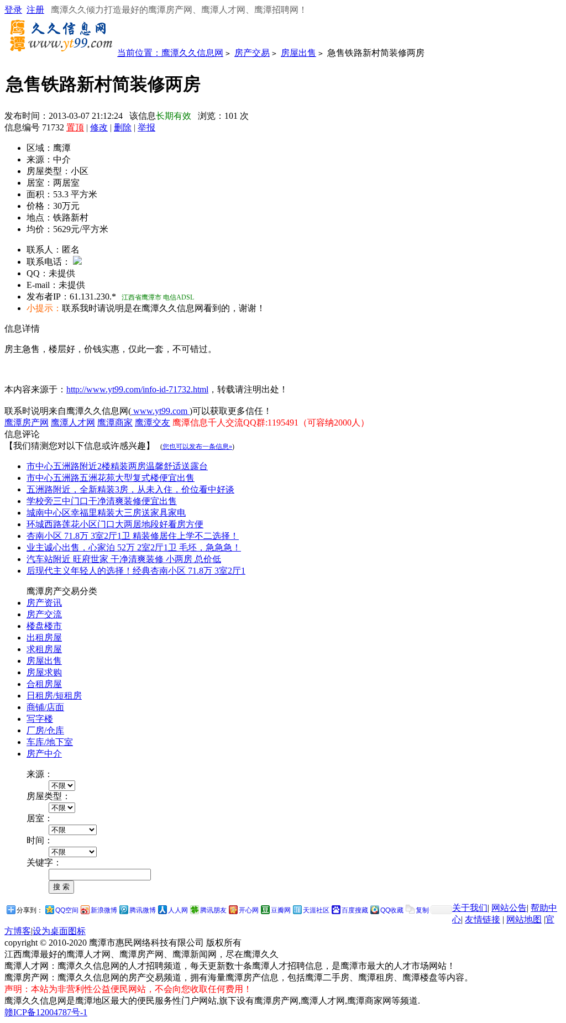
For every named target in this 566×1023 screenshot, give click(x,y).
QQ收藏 (391, 910)
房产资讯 (44, 602)
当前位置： (139, 52)
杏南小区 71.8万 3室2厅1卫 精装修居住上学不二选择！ (133, 536)
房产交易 (252, 52)
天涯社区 (316, 910)
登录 (13, 9)
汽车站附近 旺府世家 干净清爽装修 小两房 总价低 (124, 559)
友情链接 (482, 919)
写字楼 (40, 718)
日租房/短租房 (54, 695)
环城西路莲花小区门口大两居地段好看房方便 (115, 524)
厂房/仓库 (45, 730)
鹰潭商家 (115, 422)
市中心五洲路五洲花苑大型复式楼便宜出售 (111, 477)
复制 (422, 910)
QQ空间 (66, 910)
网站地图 (524, 919)
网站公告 (509, 907)
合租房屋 (44, 684)
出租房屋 (44, 637)
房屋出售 (298, 52)
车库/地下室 (50, 742)
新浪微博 (104, 910)
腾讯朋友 (213, 910)
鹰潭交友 (152, 422)
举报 (146, 127)
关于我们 (470, 907)
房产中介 (44, 753)
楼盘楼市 (44, 626)
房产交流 (44, 614)
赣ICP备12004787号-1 (45, 1012)
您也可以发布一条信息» (197, 446)
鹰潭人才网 (73, 422)
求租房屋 (44, 649)
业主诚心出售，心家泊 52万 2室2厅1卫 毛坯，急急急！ (134, 547)
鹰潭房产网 (26, 422)
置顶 (75, 127)
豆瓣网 (281, 910)
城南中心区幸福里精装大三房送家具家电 (106, 512)
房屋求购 (44, 672)
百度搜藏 (355, 910)
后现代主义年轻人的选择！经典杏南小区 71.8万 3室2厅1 (136, 570)
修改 (99, 127)
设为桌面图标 (59, 931)
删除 (123, 127)
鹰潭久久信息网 (192, 52)
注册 (35, 9)
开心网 (249, 910)
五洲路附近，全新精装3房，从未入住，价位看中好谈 (130, 489)
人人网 (178, 910)
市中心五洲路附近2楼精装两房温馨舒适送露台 (117, 466)
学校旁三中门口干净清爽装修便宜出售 (102, 501)
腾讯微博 (142, 910)
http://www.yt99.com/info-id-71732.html (137, 389)
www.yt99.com (160, 411)
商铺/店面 (45, 707)
